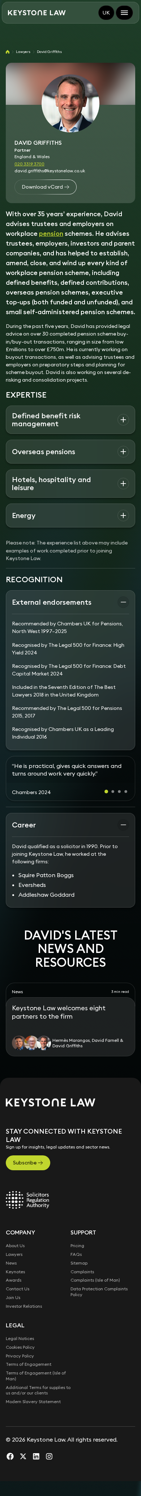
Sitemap (78, 1278)
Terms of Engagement (28, 1379)
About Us (15, 1260)
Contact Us (17, 1304)
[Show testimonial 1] (106, 806)
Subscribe (25, 1178)
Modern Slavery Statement (33, 1416)
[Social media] (10, 1471)
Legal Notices (20, 1353)
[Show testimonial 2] (113, 806)
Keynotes (15, 1286)
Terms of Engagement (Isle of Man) (36, 1391)
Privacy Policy (20, 1370)
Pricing (77, 1260)
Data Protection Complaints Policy (99, 1306)
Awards (13, 1295)
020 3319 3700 (29, 164)
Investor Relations (24, 1321)
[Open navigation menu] (124, 12)
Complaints (82, 1286)
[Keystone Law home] (37, 13)
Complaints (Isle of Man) (95, 1295)
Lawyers (23, 51)
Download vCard (42, 187)
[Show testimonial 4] (126, 806)
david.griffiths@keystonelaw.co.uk (49, 170)
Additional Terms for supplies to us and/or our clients (38, 1405)
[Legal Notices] (27, 1215)
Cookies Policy (20, 1362)
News (11, 1278)
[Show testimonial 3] (119, 806)
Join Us (13, 1312)
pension (51, 233)
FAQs (76, 1269)
